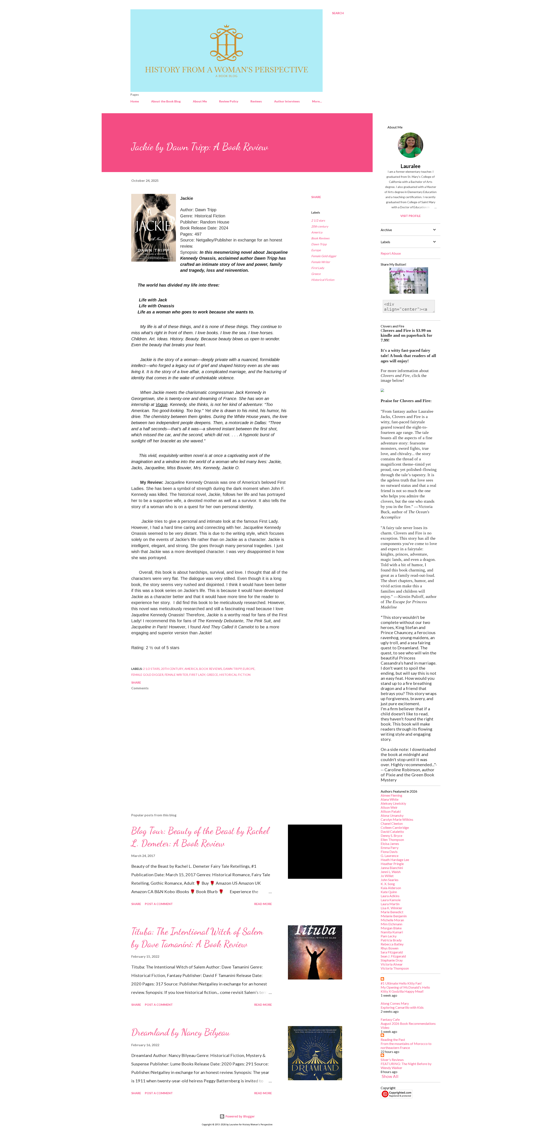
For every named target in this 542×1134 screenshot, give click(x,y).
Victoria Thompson (395, 968)
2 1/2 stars (318, 220)
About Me (200, 101)
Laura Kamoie (391, 900)
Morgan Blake (391, 928)
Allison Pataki (391, 811)
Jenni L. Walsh (391, 872)
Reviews (256, 101)
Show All (390, 1076)
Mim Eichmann (391, 924)
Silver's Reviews (392, 1060)
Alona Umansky (392, 815)
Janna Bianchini (392, 868)
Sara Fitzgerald (392, 952)
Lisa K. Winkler (391, 908)
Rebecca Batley (392, 944)
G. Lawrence (389, 856)
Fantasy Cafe (390, 1019)
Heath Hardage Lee (395, 860)
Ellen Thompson (392, 839)
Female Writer (320, 262)
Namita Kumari (392, 932)
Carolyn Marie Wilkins (397, 819)
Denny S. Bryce (391, 835)
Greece (316, 274)
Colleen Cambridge (395, 827)
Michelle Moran (392, 920)
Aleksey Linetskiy (393, 803)
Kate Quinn (389, 892)
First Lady (317, 268)
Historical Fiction (322, 279)
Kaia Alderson (391, 888)
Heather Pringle (392, 864)
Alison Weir (389, 807)
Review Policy (228, 101)
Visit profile (410, 216)
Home (134, 101)
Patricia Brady (391, 940)
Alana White (389, 799)
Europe (316, 250)
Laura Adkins (390, 896)
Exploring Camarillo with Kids (402, 1007)
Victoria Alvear (392, 964)
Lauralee (410, 166)
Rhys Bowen (389, 948)
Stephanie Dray (392, 960)
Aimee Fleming (391, 795)
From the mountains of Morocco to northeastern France (406, 1046)
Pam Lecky (389, 936)
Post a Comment (159, 904)
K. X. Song (388, 884)
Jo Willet (387, 876)
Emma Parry (389, 848)
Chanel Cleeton (392, 823)
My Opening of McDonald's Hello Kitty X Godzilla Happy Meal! (405, 989)
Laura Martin (390, 904)
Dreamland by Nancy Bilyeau (180, 1032)
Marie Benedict (392, 912)
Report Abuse (391, 253)
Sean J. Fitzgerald (393, 956)
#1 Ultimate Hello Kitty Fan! (401, 983)
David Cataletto (392, 831)
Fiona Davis (389, 852)
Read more (263, 904)
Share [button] (316, 197)
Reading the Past (393, 1039)
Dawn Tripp (319, 244)
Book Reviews (320, 238)
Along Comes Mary (395, 1003)
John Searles (389, 880)
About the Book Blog (166, 101)
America (316, 232)
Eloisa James (390, 844)
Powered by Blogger (240, 1116)
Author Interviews (287, 101)
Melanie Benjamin (394, 916)
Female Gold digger (323, 256)
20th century (319, 226)
